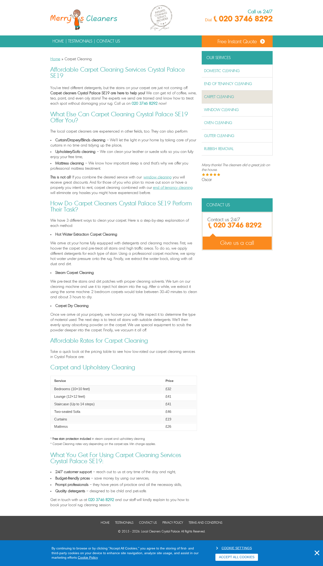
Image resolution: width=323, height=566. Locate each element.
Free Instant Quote (237, 41)
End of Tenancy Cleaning (228, 84)
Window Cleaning (221, 110)
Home (58, 41)
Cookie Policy (88, 557)
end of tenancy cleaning (173, 188)
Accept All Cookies (236, 557)
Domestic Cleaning (222, 71)
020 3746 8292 (246, 19)
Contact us (108, 41)
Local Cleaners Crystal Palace (160, 531)
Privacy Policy (172, 522)
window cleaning (158, 177)
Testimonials (80, 41)
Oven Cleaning (218, 123)
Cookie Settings (237, 548)
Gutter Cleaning (219, 136)
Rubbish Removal (219, 149)
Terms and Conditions (205, 522)
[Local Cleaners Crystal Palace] (84, 20)
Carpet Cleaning (219, 97)
